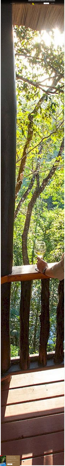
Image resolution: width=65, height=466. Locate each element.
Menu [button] (53, 3)
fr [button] (54, 0)
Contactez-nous (37, 0)
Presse (47, 0)
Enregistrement (43, 0)
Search (50, 0)
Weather (30, 0)
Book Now (46, 3)
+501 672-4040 (12, 3)
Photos (33, 0)
